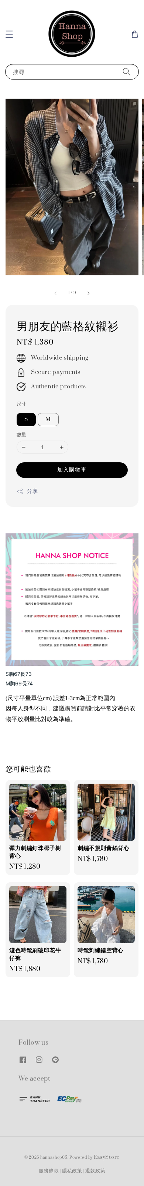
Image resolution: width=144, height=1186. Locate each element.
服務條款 (49, 1171)
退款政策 (95, 1171)
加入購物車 (72, 469)
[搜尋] (126, 71)
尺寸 (22, 404)
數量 (22, 434)
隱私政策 (72, 1171)
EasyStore (107, 1157)
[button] (9, 34)
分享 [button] (32, 491)
